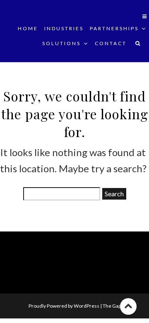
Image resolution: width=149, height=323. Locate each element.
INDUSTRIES (64, 28)
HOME (28, 28)
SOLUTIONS (61, 43)
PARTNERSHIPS (114, 28)
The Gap (112, 306)
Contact (111, 43)
